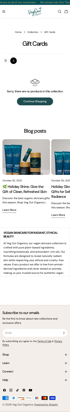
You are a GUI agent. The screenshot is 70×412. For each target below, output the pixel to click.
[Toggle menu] (3, 11)
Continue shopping (35, 101)
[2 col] (13, 60)
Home (18, 32)
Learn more (9, 210)
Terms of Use (44, 341)
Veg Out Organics (22, 404)
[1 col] (5, 60)
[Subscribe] (63, 332)
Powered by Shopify (46, 404)
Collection (32, 32)
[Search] (59, 11)
